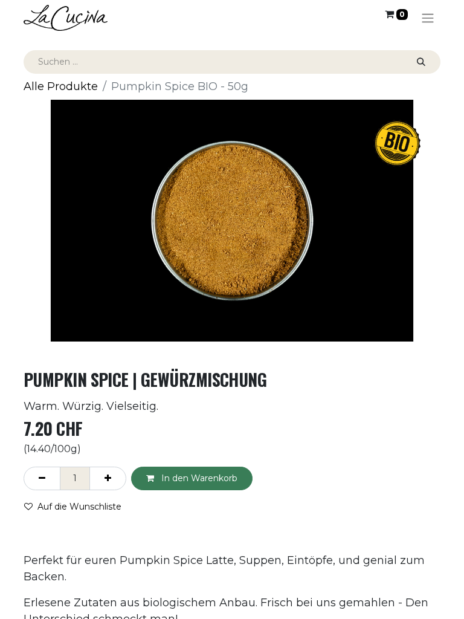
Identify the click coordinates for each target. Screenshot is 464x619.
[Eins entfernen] (42, 478)
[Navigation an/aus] (427, 18)
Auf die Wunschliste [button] (79, 506)
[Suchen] (421, 62)
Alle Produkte (61, 86)
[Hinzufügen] (107, 478)
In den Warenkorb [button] (198, 478)
